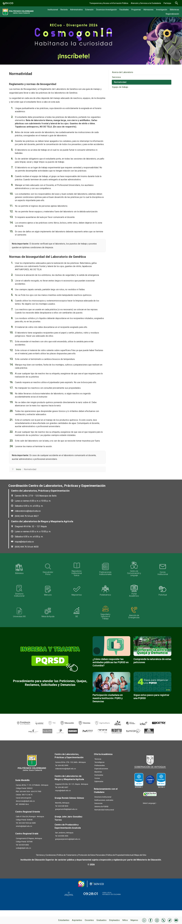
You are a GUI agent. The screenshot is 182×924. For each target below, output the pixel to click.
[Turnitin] (133, 731)
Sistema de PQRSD (101, 807)
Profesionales (99, 765)
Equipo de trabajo (120, 87)
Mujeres (134, 920)
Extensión (89, 10)
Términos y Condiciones (46, 855)
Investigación (161, 10)
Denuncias (98, 803)
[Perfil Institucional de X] (163, 920)
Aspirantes (77, 920)
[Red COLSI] (149, 731)
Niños (125, 920)
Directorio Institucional (102, 797)
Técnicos (97, 759)
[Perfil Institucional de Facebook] (150, 920)
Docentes (89, 920)
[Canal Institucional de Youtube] (176, 920)
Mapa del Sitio (140, 855)
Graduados (101, 920)
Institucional (53, 10)
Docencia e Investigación (106, 10)
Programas (136, 10)
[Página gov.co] (8, 3)
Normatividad (120, 82)
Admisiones (148, 10)
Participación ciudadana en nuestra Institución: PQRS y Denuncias (108, 698)
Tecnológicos (99, 762)
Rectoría (64, 10)
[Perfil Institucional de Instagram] (157, 920)
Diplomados (98, 781)
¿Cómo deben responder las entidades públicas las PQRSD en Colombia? (111, 662)
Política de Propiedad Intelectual (119, 855)
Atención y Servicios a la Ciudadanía (146, 3)
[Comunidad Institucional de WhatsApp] (144, 920)
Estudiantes (63, 920)
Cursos (97, 778)
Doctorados (98, 775)
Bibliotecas (174, 10)
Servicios (116, 77)
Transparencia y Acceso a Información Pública (108, 3)
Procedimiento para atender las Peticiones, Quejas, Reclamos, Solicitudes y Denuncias (50, 683)
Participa (167, 3)
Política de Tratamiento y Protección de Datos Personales (81, 855)
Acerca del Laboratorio (122, 72)
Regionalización (172, 14)
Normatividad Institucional (104, 810)
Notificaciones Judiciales (103, 800)
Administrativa (76, 10)
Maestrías (98, 772)
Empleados (114, 920)
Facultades (124, 10)
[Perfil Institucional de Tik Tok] (170, 920)
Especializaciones (101, 769)
